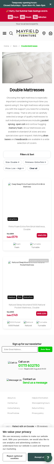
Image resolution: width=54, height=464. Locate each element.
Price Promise (13, 413)
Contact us (12, 403)
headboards (21, 139)
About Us (11, 398)
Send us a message (35, 382)
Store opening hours (41, 403)
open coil (20, 124)
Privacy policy (38, 413)
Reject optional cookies (14, 457)
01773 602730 (29, 365)
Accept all (39, 457)
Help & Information (40, 398)
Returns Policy (38, 408)
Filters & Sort (27, 154)
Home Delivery (14, 408)
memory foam (15, 127)
